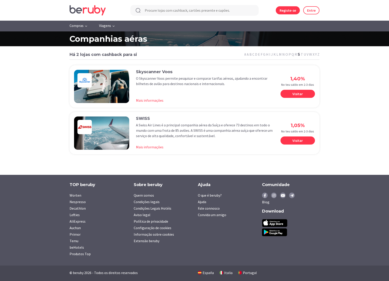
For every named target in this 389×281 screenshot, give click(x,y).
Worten (75, 195)
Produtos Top (80, 254)
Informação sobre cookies (154, 234)
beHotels (77, 247)
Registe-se (288, 10)
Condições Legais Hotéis (152, 208)
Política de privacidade (151, 221)
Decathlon (78, 208)
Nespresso (78, 202)
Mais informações (149, 100)
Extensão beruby (146, 241)
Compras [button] (77, 25)
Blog (265, 202)
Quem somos (144, 195)
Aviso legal (142, 215)
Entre (311, 10)
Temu (74, 241)
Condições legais (147, 202)
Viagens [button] (105, 25)
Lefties (75, 215)
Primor (75, 234)
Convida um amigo (212, 215)
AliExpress (78, 221)
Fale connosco (209, 208)
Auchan (75, 228)
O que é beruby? (210, 195)
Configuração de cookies (152, 228)
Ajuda (202, 202)
